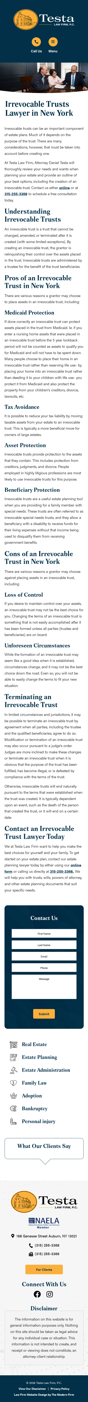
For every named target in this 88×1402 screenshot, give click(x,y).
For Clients (44, 1269)
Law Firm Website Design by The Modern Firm (44, 1394)
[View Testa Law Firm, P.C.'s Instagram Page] (50, 1294)
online (64, 187)
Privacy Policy (60, 1389)
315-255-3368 (16, 193)
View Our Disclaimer (32, 1389)
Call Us (36, 50)
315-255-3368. (62, 871)
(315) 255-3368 (47, 1245)
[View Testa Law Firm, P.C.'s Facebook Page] (38, 1294)
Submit (44, 1013)
